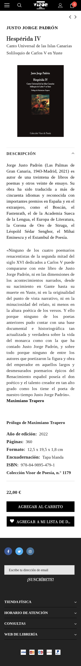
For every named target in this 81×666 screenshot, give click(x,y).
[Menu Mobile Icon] (7, 5)
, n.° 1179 (38, 472)
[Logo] (40, 5)
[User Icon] (60, 5)
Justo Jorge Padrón (32, 27)
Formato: (15, 449)
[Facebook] (8, 551)
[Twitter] (19, 551)
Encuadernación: (23, 457)
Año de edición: (21, 433)
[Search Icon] (19, 5)
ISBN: (12, 464)
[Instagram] (30, 551)
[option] (40, 101)
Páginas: (15, 441)
